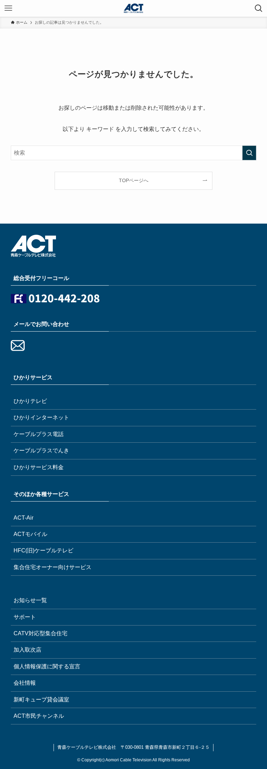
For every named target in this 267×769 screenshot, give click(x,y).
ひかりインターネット (41, 417)
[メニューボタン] (8, 8)
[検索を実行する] (249, 153)
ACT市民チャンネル (39, 716)
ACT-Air (23, 518)
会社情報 (25, 683)
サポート (25, 617)
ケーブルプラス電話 (39, 434)
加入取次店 (27, 650)
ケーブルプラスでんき (41, 450)
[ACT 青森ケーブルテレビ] (133, 8)
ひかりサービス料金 (39, 467)
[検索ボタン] (258, 8)
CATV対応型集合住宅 (40, 633)
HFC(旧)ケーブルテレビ (43, 550)
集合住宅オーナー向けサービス (52, 567)
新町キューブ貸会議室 (41, 699)
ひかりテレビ (30, 401)
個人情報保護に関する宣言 (47, 666)
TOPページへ (133, 180)
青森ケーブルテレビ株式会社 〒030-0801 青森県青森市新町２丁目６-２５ (133, 747)
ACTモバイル (30, 534)
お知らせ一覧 (30, 600)
